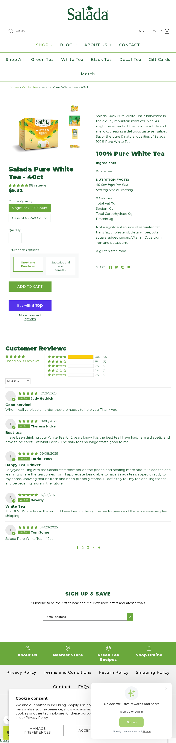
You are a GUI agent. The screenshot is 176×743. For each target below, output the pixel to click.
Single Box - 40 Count (29, 208)
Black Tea (101, 59)
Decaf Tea (130, 59)
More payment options (30, 317)
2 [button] (83, 548)
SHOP (44, 45)
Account (144, 31)
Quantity (15, 230)
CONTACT (129, 45)
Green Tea (42, 59)
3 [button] (88, 548)
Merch (88, 74)
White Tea (72, 59)
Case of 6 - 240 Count (29, 218)
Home (14, 87)
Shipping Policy (153, 672)
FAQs (83, 686)
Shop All (15, 59)
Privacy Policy (37, 718)
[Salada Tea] (88, 7)
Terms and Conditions (67, 672)
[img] (28, 393)
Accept (86, 730)
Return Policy (114, 672)
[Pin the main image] (122, 267)
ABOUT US (98, 45)
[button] (19, 185)
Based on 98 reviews (22, 361)
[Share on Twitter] (116, 267)
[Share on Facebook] (110, 267)
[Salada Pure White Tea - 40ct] (38, 132)
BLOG (68, 45)
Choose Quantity (20, 201)
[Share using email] (128, 267)
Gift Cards (159, 59)
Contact (62, 686)
